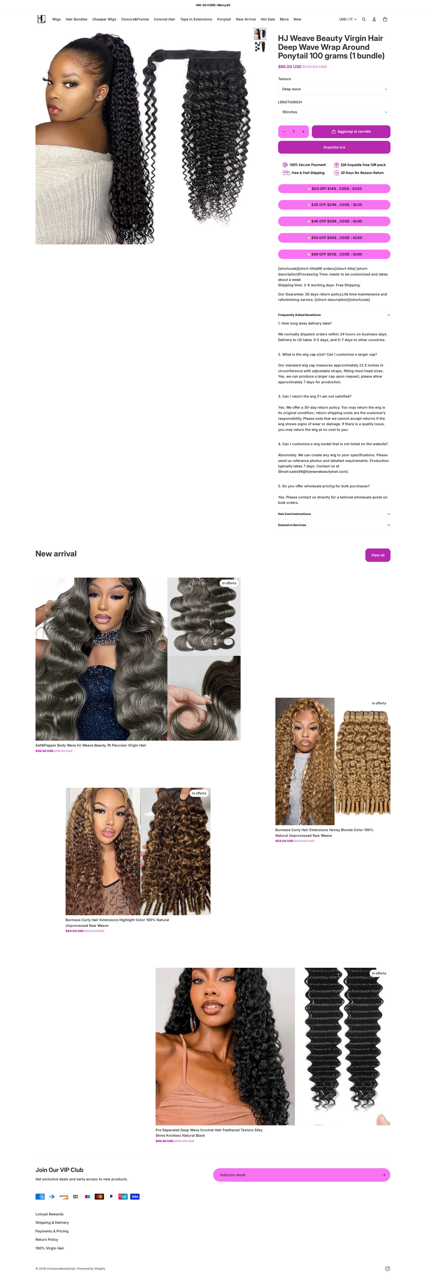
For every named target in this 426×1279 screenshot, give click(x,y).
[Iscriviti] (383, 1175)
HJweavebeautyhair (61, 1268)
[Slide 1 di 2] (260, 34)
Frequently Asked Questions (299, 315)
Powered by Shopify (91, 1268)
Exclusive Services (292, 525)
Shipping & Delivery (52, 1222)
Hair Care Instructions (294, 514)
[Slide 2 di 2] (260, 46)
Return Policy (47, 1239)
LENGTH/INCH (290, 102)
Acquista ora (334, 147)
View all (378, 555)
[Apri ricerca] (363, 19)
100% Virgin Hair (50, 1248)
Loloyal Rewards (50, 1214)
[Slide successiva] (246, 136)
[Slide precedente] (41, 136)
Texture (284, 79)
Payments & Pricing (52, 1231)
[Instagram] (387, 1269)
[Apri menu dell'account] (374, 19)
